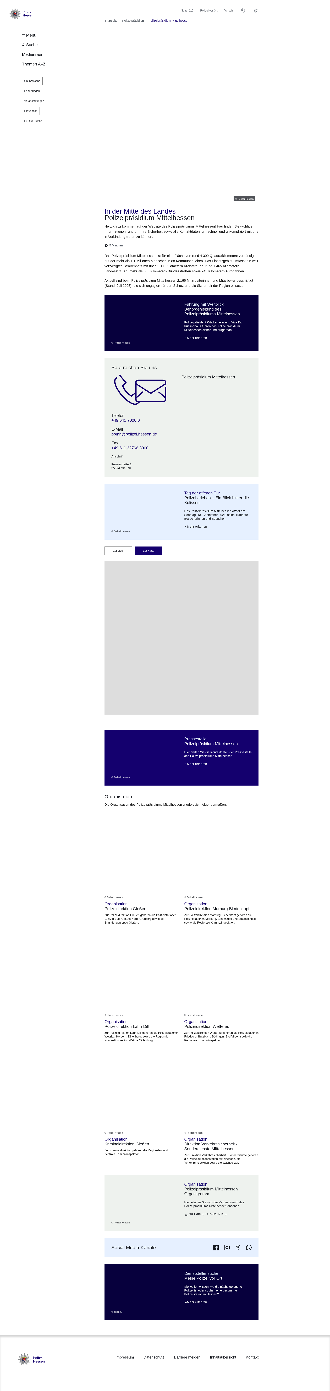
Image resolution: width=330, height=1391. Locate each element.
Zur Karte (148, 550)
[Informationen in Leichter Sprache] (243, 10)
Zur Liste (118, 550)
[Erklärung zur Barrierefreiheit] (255, 10)
